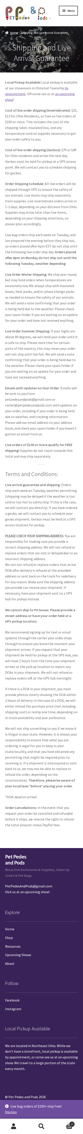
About (9, 963)
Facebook (12, 1000)
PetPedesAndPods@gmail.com (28, 886)
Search (41, 1126)
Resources (13, 946)
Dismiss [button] (11, 1112)
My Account (14, 1126)
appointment (19, 1057)
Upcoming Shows (18, 955)
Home (14, 33)
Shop (9, 937)
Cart (64, 1122)
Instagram (13, 1009)
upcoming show (37, 892)
